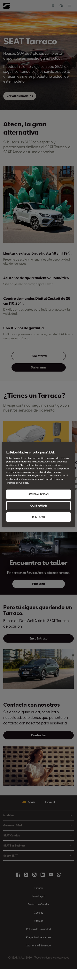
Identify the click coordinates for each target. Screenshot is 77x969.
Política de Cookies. (18, 482)
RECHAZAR (38, 517)
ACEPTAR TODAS (38, 494)
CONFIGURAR (38, 505)
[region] (38, 484)
